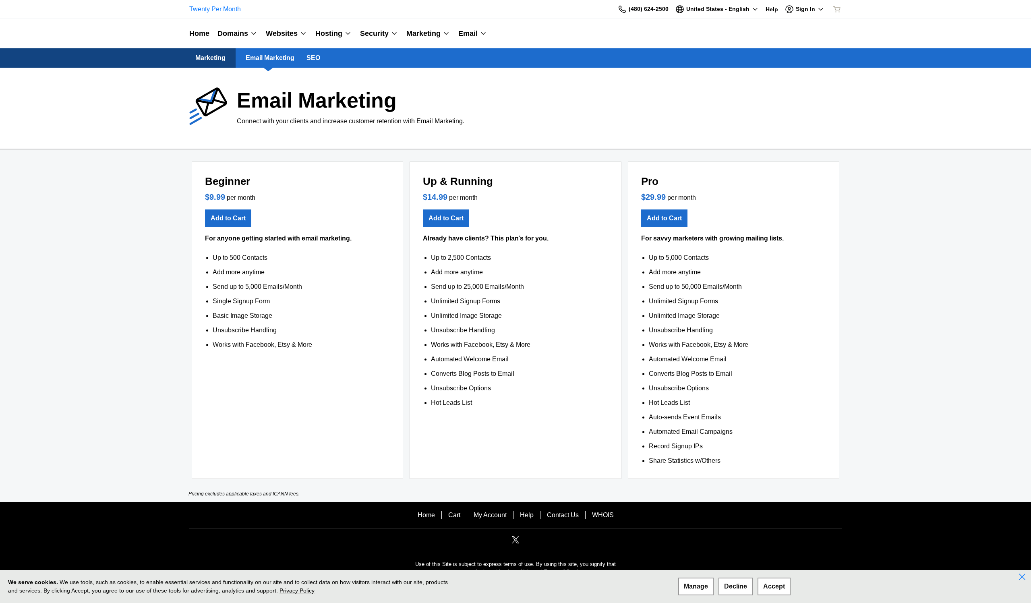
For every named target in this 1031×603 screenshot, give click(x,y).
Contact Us (563, 515)
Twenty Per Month (215, 9)
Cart (454, 515)
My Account (490, 515)
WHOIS (603, 515)
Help (527, 515)
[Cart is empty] (837, 9)
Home (426, 515)
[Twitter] (515, 542)
